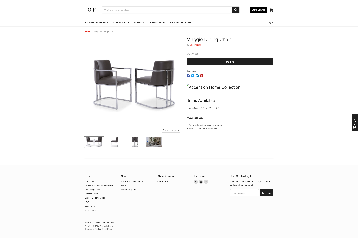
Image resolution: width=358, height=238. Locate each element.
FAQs (87, 202)
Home (87, 31)
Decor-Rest (195, 44)
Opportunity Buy (128, 189)
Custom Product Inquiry (132, 181)
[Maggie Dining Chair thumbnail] (94, 142)
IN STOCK (139, 22)
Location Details (92, 193)
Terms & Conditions (92, 222)
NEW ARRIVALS (121, 22)
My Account (90, 210)
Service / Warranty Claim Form (99, 185)
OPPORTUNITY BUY (180, 22)
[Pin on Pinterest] (201, 75)
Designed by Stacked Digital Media (98, 229)
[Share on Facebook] (188, 75)
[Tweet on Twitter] (192, 75)
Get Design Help (92, 189)
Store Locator (258, 10)
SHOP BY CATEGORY (96, 22)
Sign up (266, 192)
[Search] (235, 10)
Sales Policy (90, 206)
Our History (162, 181)
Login (270, 22)
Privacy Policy (108, 222)
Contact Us (90, 181)
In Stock (125, 185)
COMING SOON (157, 22)
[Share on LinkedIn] (197, 75)
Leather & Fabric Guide (95, 197)
